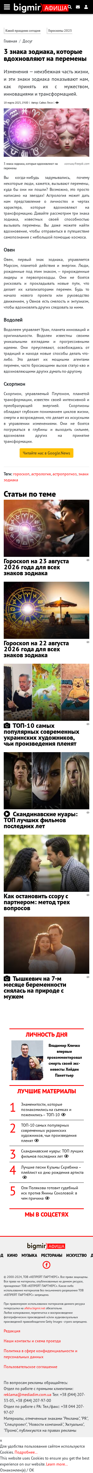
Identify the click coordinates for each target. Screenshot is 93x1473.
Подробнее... (26, 1452)
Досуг (27, 41)
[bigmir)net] (28, 7)
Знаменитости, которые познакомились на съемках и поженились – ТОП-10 (46, 1109)
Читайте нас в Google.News (46, 452)
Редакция (12, 1330)
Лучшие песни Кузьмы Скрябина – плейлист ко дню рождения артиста (52, 1170)
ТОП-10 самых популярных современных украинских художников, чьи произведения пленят (41, 734)
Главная (10, 41)
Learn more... (56, 1464)
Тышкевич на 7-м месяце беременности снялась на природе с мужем (35, 987)
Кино (12, 1255)
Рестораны (51, 1255)
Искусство (76, 1255)
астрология (41, 473)
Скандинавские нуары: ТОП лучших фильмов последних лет (41, 820)
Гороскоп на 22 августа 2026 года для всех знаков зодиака (36, 649)
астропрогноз (65, 473)
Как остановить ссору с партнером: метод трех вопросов (37, 902)
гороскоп (21, 473)
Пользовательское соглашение (30, 1366)
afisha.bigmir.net (34, 1308)
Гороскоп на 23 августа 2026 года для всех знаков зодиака (36, 567)
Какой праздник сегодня (22, 31)
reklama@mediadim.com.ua (27, 1394)
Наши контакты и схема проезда (32, 1340)
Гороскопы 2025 (60, 31)
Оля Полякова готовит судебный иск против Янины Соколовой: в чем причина (49, 1193)
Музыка (29, 1255)
